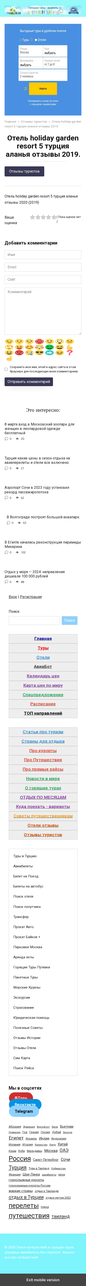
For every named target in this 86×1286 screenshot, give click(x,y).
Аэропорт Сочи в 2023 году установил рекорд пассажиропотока (37, 489)
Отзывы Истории (26, 1038)
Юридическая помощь (31, 1018)
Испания (14, 1144)
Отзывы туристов (24, 171)
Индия (44, 1138)
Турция (18, 1168)
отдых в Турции (26, 1197)
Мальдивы (34, 1151)
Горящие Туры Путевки (31, 967)
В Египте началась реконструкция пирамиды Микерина (43, 544)
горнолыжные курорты (26, 1180)
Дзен (21, 1098)
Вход (13, 597)
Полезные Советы (28, 1028)
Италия (27, 1144)
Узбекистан (58, 1168)
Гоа (24, 1132)
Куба (21, 1151)
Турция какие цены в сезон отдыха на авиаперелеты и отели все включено (37, 460)
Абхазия (15, 1126)
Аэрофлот (43, 1126)
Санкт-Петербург (46, 1160)
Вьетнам (66, 1126)
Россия (20, 1158)
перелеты (24, 1205)
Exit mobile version (43, 1280)
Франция (15, 1174)
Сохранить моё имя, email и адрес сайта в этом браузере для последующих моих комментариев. (44, 369)
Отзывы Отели (24, 1048)
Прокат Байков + (26, 937)
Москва (51, 1151)
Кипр (53, 1144)
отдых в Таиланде (47, 1191)
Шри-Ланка (31, 1174)
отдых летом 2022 (58, 1197)
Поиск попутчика (27, 907)
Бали (55, 1126)
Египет (16, 1138)
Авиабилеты (23, 866)
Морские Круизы (26, 987)
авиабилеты (49, 1174)
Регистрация (31, 597)
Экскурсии (21, 997)
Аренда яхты (23, 957)
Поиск (14, 611)
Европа (67, 1132)
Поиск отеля (23, 896)
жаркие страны (21, 1191)
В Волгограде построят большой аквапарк (43, 517)
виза (61, 1174)
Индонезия (58, 1138)
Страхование (23, 1008)
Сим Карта (21, 1058)
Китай (63, 1144)
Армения (29, 1126)
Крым (12, 1151)
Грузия (45, 1132)
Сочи (65, 1159)
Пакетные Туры (25, 977)
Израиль (31, 1138)
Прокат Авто (23, 927)
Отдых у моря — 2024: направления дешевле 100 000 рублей (35, 573)
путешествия (29, 1216)
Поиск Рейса (23, 1068)
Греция (34, 1132)
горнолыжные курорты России (29, 1185)
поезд (45, 1207)
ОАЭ (64, 1150)
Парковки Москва (27, 947)
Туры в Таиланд (39, 1168)
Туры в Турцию (25, 856)
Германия (14, 1132)
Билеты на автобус (28, 886)
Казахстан (41, 1144)
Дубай (56, 1132)
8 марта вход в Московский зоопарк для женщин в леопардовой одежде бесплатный (39, 428)
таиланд (61, 1216)
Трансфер (21, 917)
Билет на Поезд (26, 876)
